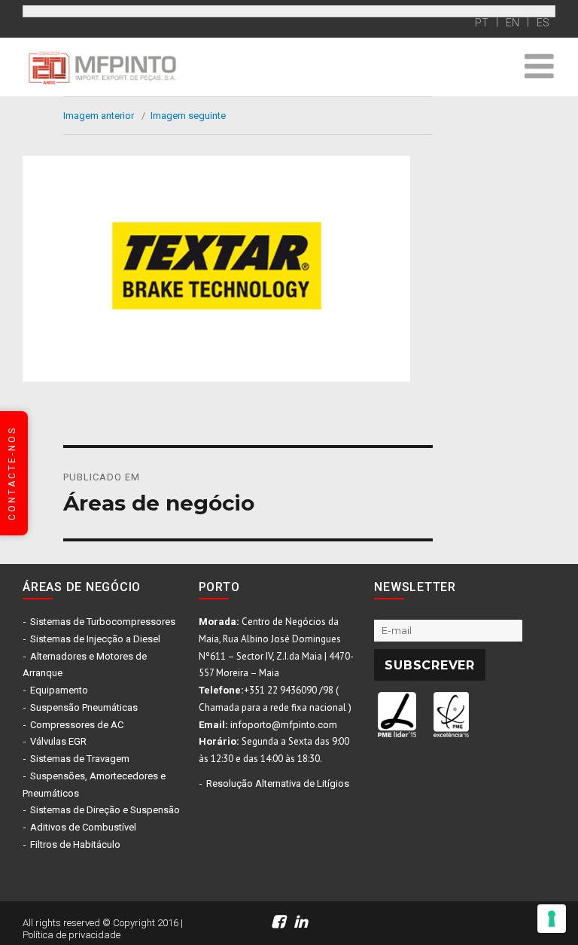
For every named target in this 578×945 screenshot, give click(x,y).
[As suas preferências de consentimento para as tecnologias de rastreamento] (551, 918)
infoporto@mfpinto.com (283, 724)
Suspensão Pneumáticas (84, 707)
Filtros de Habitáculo (75, 844)
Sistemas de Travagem (79, 758)
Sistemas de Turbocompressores (102, 621)
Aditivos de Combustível (83, 827)
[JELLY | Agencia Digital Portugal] (466, 914)
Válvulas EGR (58, 741)
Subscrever (430, 665)
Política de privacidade (71, 934)
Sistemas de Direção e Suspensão (105, 809)
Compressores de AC (76, 724)
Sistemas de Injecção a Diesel (95, 639)
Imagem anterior (98, 115)
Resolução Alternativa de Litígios (277, 783)
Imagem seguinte (188, 115)
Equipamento (59, 690)
